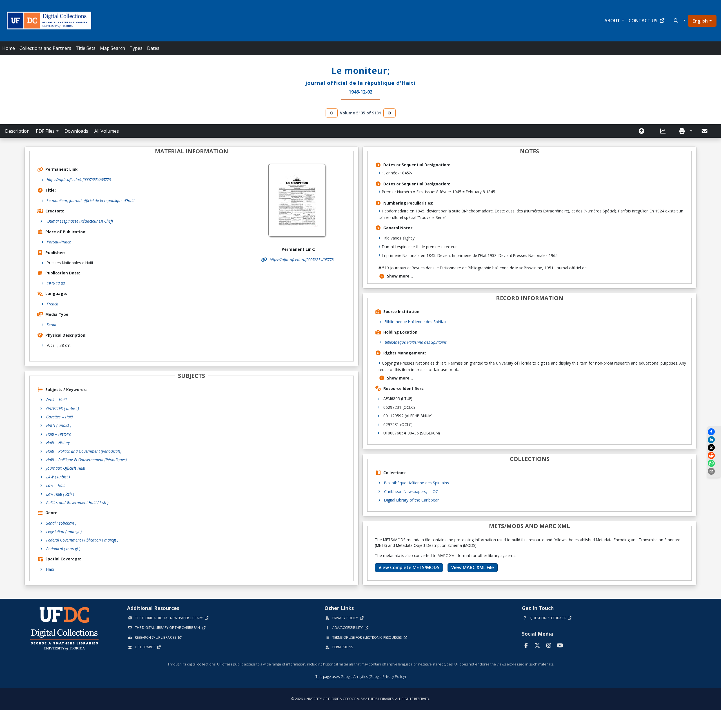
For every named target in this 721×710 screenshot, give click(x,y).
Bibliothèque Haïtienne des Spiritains (417, 321)
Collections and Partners (45, 48)
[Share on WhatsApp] (714, 463)
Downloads (76, 131)
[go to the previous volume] (332, 112)
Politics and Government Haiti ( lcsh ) (77, 502)
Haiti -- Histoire (58, 434)
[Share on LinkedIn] (714, 439)
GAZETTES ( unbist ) (62, 408)
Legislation (64, 531)
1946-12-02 (56, 283)
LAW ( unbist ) (58, 477)
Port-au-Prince (59, 242)
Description (17, 131)
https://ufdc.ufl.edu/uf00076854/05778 (79, 179)
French (52, 304)
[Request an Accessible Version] (643, 131)
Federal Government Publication (82, 540)
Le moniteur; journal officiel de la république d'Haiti (90, 200)
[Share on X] (714, 447)
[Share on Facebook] (714, 431)
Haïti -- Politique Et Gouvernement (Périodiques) (86, 459)
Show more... (400, 276)
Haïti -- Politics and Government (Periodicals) (83, 451)
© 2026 (360, 698)
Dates (153, 48)
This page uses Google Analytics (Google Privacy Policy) (360, 676)
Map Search (112, 48)
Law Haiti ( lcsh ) (60, 494)
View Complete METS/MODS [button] (409, 567)
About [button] (612, 20)
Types (136, 48)
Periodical (63, 548)
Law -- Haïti (55, 485)
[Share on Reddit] (714, 455)
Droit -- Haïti (56, 399)
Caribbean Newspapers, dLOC (411, 491)
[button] (679, 20)
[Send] (705, 131)
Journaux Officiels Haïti (65, 468)
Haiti (50, 569)
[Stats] (664, 131)
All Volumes (106, 131)
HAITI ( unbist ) (58, 425)
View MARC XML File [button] (472, 567)
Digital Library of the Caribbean (412, 500)
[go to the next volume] (389, 112)
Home (8, 48)
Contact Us (643, 20)
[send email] (714, 471)
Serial (51, 324)
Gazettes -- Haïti (59, 417)
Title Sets (85, 48)
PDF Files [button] (45, 131)
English (700, 21)
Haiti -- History (58, 442)
